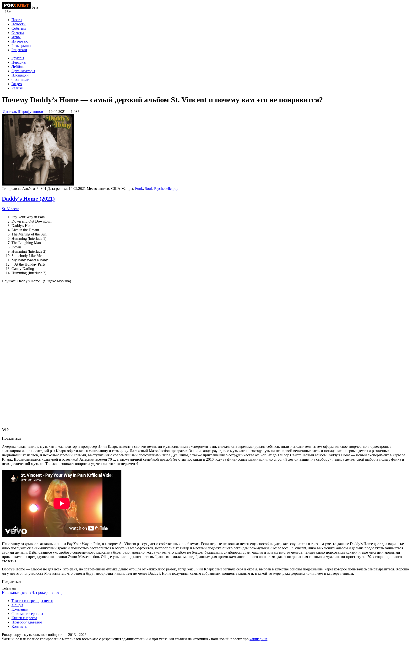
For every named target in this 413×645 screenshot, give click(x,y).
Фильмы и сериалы (27, 614)
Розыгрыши (21, 46)
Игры (16, 37)
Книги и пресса (24, 618)
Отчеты (17, 33)
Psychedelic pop (166, 188)
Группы (17, 58)
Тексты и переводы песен (32, 601)
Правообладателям (26, 622)
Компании (19, 609)
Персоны (18, 62)
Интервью (19, 41)
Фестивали (20, 79)
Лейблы (17, 67)
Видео (16, 84)
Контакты (19, 626)
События (18, 28)
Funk (139, 188)
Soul (148, 188)
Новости (18, 24)
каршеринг (258, 639)
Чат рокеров (47, 592)
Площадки (20, 75)
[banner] (17, 7)
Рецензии (19, 50)
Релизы (17, 88)
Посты (16, 20)
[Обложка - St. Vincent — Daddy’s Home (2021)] (38, 184)
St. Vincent (10, 209)
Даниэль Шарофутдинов (23, 111)
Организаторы (23, 71)
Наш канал (16, 592)
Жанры (17, 605)
